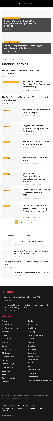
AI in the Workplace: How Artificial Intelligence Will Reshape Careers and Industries (21, 23)
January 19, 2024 (10, 51)
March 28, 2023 (36, 90)
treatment (32, 373)
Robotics (31, 362)
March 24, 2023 (36, 134)
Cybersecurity (8, 356)
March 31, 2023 (15, 76)
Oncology (32, 346)
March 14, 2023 (36, 185)
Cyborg (5, 360)
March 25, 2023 (36, 116)
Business (5, 342)
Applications (7, 324)
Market (31, 339)
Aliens (4, 321)
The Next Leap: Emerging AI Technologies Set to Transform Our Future (23, 46)
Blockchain (6, 339)
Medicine (31, 342)
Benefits (5, 331)
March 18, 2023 (36, 148)
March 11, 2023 (36, 198)
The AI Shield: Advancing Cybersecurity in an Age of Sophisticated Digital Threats (26, 306)
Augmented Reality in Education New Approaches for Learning (35, 128)
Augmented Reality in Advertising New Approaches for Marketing (36, 84)
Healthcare (32, 324)
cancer (5, 346)
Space (30, 366)
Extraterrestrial (8, 378)
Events (5, 374)
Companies (6, 349)
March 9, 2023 (36, 217)
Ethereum (6, 371)
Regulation (32, 353)
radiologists (33, 349)
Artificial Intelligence (11, 18)
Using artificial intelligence (39, 380)
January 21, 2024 (10, 29)
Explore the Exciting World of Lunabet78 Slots (23, 297)
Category (12, 59)
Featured (7, 110)
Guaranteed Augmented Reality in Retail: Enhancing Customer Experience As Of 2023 (35, 209)
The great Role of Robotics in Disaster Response (36, 111)
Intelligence (33, 328)
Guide (30, 321)
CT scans (6, 353)
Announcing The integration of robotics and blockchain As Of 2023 (31, 252)
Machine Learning (24, 59)
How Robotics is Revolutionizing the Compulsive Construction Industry (34, 177)
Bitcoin (5, 335)
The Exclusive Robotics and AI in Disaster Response (36, 143)
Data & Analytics (9, 364)
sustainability (34, 369)
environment (7, 367)
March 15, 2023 (36, 163)
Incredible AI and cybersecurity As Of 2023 (32, 272)
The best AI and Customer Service (28, 241)
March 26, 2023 (15, 103)
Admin (6, 76)
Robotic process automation (34, 357)
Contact (5, 411)
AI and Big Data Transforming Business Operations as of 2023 (36, 192)
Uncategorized (34, 377)
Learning (31, 331)
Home (4, 59)
